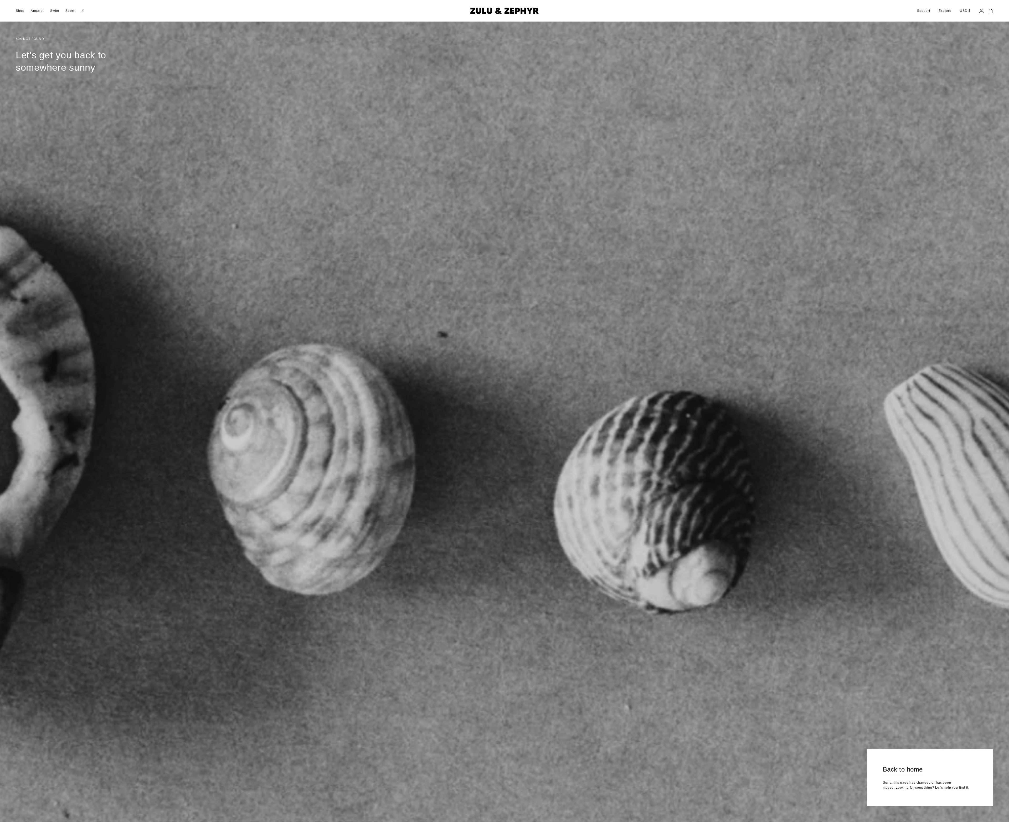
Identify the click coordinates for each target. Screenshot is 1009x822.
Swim (54, 11)
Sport (69, 11)
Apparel (37, 11)
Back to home (903, 769)
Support (923, 11)
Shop (20, 11)
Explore (945, 11)
